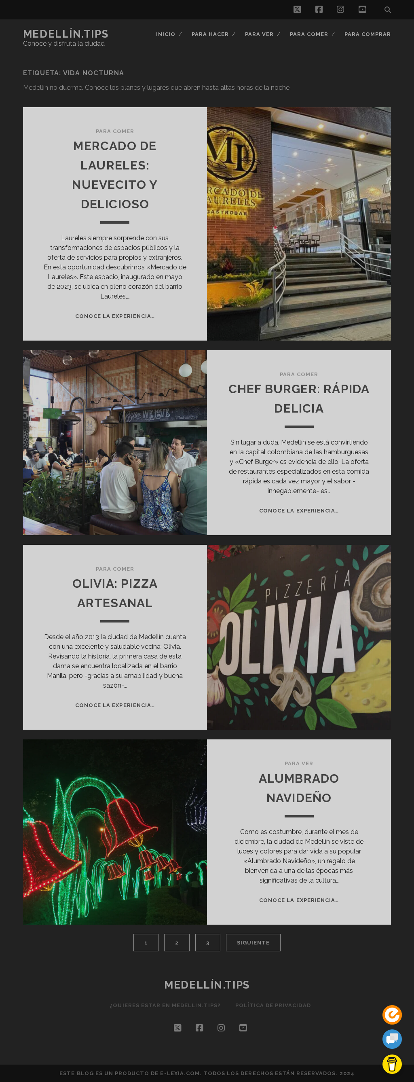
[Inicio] (392, 1016)
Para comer (309, 34)
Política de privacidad (273, 1005)
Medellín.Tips (65, 34)
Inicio (165, 34)
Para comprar (367, 34)
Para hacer (210, 34)
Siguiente (253, 943)
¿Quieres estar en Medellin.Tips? (165, 1005)
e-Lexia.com (179, 1073)
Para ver (259, 34)
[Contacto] (392, 1040)
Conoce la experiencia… (115, 316)
